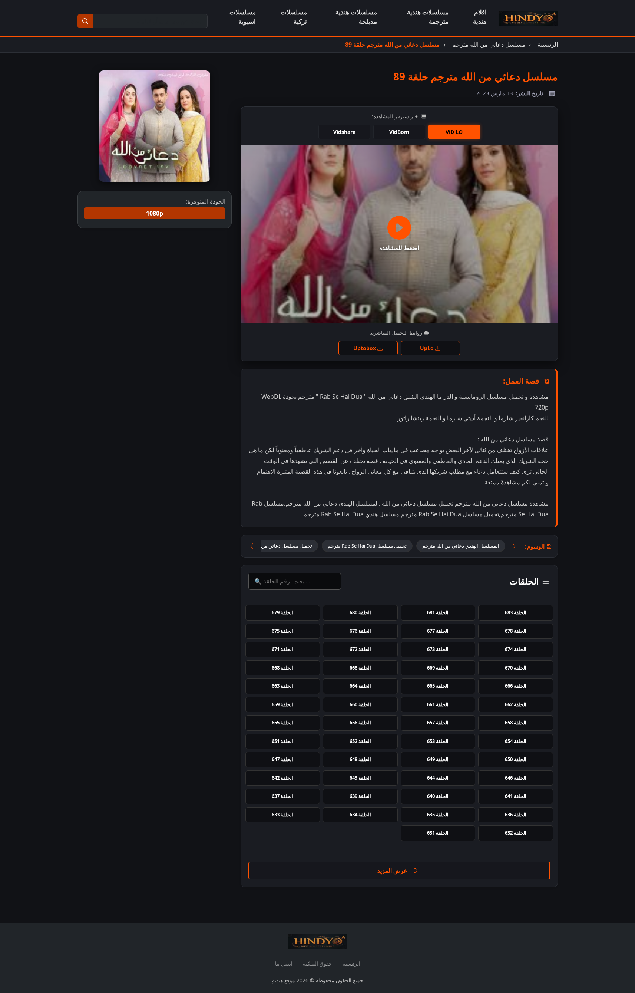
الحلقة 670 (515, 667)
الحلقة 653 (438, 741)
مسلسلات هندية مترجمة (428, 17)
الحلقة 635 (438, 814)
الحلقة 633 (282, 814)
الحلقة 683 (515, 612)
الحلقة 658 (515, 722)
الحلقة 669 (438, 667)
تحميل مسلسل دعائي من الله (282, 545)
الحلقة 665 (438, 686)
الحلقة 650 (515, 759)
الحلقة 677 (438, 631)
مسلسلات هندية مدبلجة (356, 17)
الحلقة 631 (438, 832)
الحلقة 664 (360, 686)
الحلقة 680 (360, 612)
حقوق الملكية (317, 963)
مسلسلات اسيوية (242, 17)
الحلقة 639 (360, 796)
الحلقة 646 (515, 778)
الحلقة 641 (515, 796)
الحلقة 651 (282, 741)
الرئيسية (351, 963)
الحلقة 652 (360, 741)
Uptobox (365, 348)
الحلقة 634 (360, 814)
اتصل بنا (283, 963)
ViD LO (454, 131)
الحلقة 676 (360, 631)
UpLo (427, 348)
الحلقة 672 (360, 649)
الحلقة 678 (515, 631)
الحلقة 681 (438, 612)
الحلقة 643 (360, 778)
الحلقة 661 (438, 704)
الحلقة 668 (360, 667)
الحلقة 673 (438, 649)
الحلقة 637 (282, 796)
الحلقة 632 (515, 832)
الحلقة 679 (282, 612)
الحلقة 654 (515, 741)
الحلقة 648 (360, 759)
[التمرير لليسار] (252, 546)
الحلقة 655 (282, 722)
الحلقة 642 (282, 778)
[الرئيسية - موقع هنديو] (528, 18)
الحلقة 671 (282, 649)
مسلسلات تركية (294, 17)
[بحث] (85, 21)
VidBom (399, 131)
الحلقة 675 (282, 631)
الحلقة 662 (515, 704)
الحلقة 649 (438, 759)
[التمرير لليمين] (514, 546)
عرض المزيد (393, 871)
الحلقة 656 (360, 722)
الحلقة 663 (282, 686)
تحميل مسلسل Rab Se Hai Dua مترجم (367, 545)
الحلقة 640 (438, 796)
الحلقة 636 (515, 814)
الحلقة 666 (515, 686)
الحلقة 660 (360, 704)
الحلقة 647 (282, 759)
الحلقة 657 (438, 722)
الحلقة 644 (438, 778)
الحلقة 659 (282, 704)
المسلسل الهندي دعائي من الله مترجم (460, 545)
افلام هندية (480, 17)
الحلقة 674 (515, 649)
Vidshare (344, 131)
